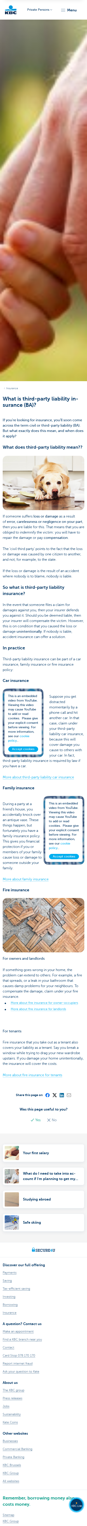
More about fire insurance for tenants (32, 1075)
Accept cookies (23, 749)
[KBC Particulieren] (11, 10)
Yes (37, 1120)
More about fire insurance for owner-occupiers (44, 1002)
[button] (68, 10)
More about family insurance (26, 879)
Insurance (12, 388)
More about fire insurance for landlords (38, 1009)
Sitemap (8, 1515)
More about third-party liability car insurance (38, 777)
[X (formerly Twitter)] (54, 1095)
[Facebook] (47, 1095)
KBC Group (11, 1521)
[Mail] (68, 1095)
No (54, 1120)
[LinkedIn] (61, 1095)
